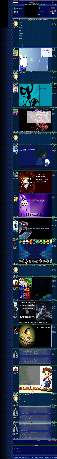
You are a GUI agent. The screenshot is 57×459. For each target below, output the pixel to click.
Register (16, 0)
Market (45, 0)
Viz (27, 72)
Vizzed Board (33, 0)
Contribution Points (35, 4)
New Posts (40, 4)
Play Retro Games (28, 0)
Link (49, 18)
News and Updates (45, 4)
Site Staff (53, 218)
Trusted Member (54, 108)
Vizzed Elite (53, 48)
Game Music (42, 0)
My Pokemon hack (40, 201)
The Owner (53, 406)
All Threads (29, 4)
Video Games (38, 0)
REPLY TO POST (54, 70)
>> (55, 13)
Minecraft (48, 0)
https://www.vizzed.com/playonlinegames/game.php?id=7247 (27, 20)
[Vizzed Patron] (13, 218)
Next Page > (38, 440)
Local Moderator (54, 19)
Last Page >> (29, 441)
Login (16, 4)
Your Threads (25, 4)
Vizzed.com (23, 0)
